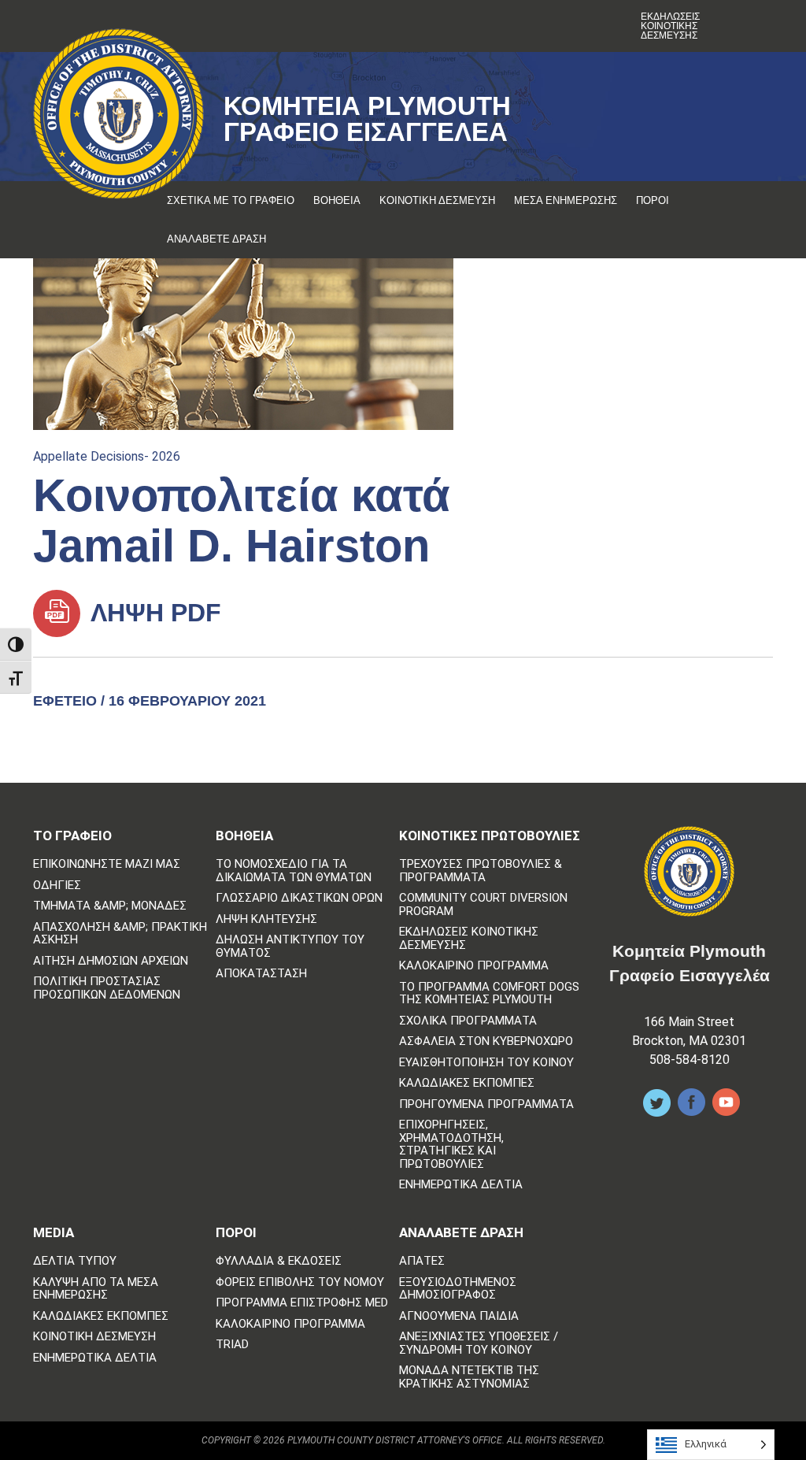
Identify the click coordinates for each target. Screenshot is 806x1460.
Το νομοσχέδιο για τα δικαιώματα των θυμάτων (294, 871)
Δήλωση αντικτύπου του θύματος (290, 946)
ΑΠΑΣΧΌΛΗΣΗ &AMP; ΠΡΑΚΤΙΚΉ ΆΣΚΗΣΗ (120, 934)
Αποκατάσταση (261, 973)
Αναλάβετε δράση (216, 239)
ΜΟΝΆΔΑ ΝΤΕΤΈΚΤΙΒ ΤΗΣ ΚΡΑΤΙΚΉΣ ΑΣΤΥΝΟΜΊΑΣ (469, 1377)
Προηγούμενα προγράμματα (486, 1104)
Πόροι (652, 200)
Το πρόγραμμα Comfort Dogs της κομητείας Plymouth (489, 993)
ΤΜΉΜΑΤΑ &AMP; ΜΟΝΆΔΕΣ (110, 906)
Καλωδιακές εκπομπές (466, 1083)
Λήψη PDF (152, 612)
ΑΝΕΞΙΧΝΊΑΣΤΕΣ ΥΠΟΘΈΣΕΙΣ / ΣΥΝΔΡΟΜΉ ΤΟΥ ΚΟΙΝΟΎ (478, 1343)
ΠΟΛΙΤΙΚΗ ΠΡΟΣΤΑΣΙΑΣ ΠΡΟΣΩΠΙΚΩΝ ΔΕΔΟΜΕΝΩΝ (106, 988)
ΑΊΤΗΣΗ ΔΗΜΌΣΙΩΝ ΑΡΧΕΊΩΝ (110, 961)
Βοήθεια (336, 200)
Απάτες (422, 1261)
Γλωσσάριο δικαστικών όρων (299, 898)
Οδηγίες (57, 885)
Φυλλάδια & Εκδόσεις (279, 1261)
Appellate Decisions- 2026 (106, 456)
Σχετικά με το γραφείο (230, 200)
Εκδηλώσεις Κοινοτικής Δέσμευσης (670, 26)
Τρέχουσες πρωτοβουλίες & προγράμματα (480, 871)
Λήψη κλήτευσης (266, 919)
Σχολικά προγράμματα (468, 1021)
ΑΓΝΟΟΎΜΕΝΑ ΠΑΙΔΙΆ (459, 1316)
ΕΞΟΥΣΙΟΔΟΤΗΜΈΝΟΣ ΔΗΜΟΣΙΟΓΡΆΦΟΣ (457, 1289)
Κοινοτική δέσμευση (437, 200)
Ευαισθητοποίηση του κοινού (486, 1062)
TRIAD (232, 1344)
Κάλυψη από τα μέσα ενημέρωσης (95, 1289)
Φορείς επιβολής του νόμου (300, 1282)
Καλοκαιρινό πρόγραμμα (474, 966)
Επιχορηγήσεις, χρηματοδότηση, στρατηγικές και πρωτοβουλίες (451, 1144)
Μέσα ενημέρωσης (565, 200)
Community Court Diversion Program (483, 904)
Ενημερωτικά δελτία (461, 1184)
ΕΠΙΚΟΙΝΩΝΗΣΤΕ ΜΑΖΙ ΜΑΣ (106, 864)
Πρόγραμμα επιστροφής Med (302, 1303)
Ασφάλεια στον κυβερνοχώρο (486, 1041)
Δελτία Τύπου (74, 1261)
